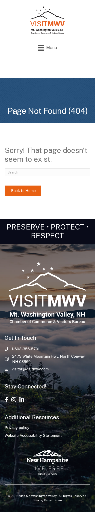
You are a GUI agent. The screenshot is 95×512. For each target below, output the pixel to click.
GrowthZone (53, 500)
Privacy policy (17, 427)
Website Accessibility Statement (33, 435)
